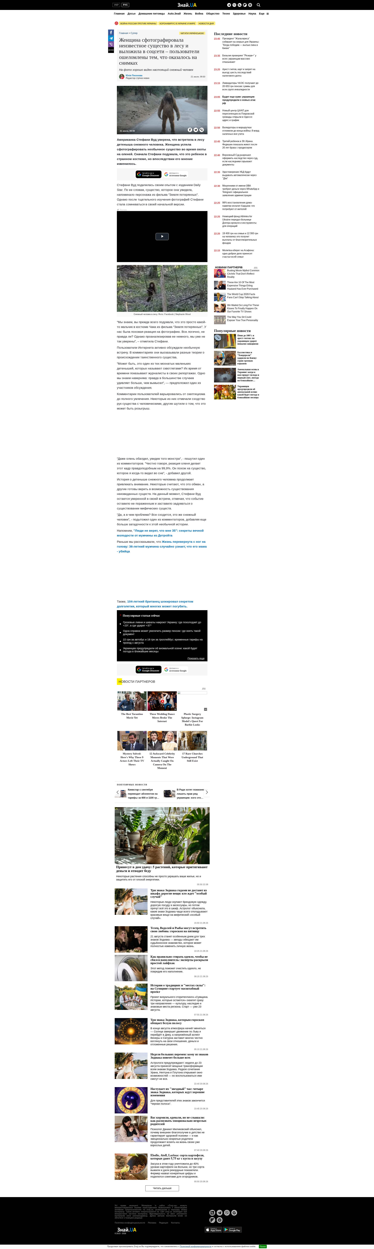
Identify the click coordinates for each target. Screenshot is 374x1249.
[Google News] (234, 1213)
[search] (259, 5)
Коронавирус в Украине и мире (177, 23)
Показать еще (196, 658)
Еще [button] (262, 13)
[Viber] (234, 5)
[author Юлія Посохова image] (122, 76)
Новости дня (206, 23)
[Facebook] (111, 32)
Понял (263, 1246)
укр (116, 5)
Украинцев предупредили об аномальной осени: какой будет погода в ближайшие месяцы (160, 650)
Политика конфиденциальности (130, 1223)
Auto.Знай (174, 13)
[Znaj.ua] (187, 5)
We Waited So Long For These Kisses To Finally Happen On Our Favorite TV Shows (243, 308)
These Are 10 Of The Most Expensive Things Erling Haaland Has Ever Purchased (242, 285)
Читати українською (192, 33)
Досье (132, 13)
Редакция (163, 1223)
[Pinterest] (250, 5)
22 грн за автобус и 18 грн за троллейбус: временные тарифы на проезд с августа (163, 641)
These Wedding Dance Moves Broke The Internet (162, 718)
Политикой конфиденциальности (195, 1246)
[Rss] (239, 5)
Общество (212, 13)
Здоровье (239, 13)
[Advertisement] (162, 433)
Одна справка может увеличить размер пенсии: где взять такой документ (161, 632)
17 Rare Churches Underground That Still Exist (192, 757)
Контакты (175, 1223)
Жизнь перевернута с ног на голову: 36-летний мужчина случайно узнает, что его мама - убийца (162, 546)
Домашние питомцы (151, 13)
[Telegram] (229, 5)
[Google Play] (232, 1229)
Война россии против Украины (138, 23)
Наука (252, 13)
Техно (226, 13)
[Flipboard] (245, 5)
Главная (119, 13)
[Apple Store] (214, 1229)
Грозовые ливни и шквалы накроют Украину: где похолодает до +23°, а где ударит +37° (162, 624)
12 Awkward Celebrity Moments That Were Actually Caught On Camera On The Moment (162, 760)
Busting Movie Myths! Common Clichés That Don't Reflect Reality (243, 273)
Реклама (152, 1223)
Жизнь (188, 13)
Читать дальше (162, 1188)
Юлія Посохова (134, 75)
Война (199, 13)
